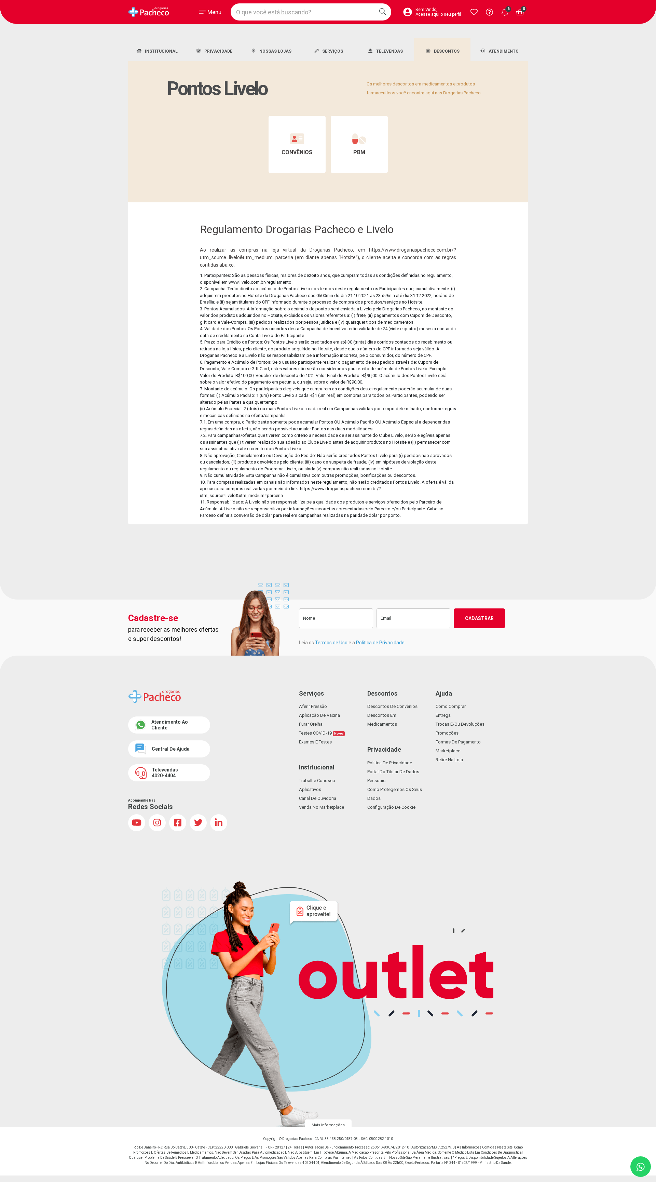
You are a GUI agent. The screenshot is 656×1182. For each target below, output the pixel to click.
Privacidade (218, 51)
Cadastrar (479, 618)
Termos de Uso (331, 642)
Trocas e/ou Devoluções (460, 724)
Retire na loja (449, 759)
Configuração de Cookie (391, 807)
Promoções (447, 733)
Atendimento (504, 51)
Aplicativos (310, 789)
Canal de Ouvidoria (317, 798)
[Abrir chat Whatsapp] (640, 1166)
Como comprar (451, 706)
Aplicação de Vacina (319, 715)
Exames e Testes (315, 741)
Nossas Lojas (275, 51)
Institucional (161, 51)
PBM (359, 152)
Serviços (332, 51)
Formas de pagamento (458, 741)
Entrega (443, 715)
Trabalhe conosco (317, 780)
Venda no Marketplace (321, 807)
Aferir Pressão (313, 706)
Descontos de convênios (392, 706)
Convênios (297, 152)
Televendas (389, 51)
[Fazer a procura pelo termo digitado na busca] (382, 12)
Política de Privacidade (380, 642)
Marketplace (448, 750)
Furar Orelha (311, 724)
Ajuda (444, 693)
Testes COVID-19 (321, 733)
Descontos (447, 51)
